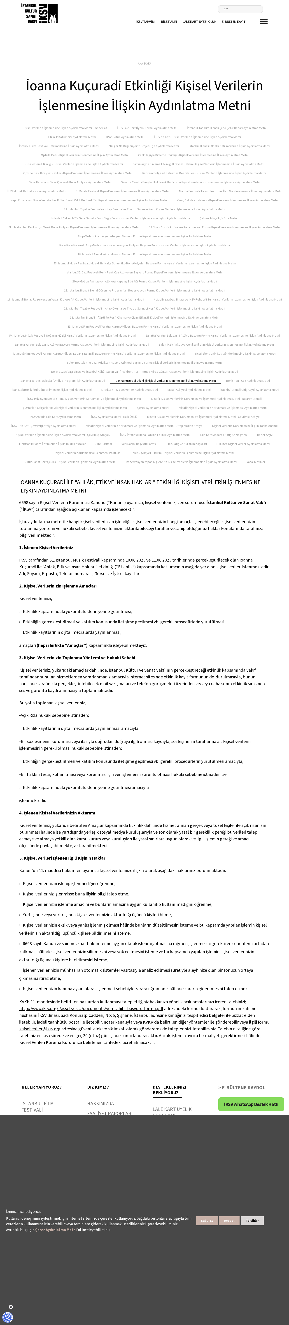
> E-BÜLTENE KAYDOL (241, 1087)
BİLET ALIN (169, 21)
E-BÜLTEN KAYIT (234, 21)
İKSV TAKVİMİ (146, 21)
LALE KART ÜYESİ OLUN (199, 21)
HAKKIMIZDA (100, 1103)
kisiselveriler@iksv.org (40, 1029)
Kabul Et (207, 1221)
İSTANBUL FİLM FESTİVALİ (37, 1107)
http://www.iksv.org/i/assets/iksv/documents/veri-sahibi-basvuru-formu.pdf (91, 1009)
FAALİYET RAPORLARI (110, 1113)
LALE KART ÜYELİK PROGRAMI (172, 1112)
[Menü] (264, 21)
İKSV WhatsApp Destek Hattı (251, 1104)
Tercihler (252, 1221)
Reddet (229, 1221)
